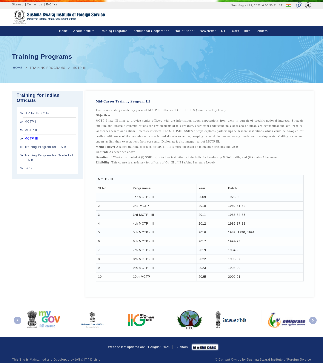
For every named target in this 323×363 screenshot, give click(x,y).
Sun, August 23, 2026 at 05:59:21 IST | (257, 5)
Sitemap (17, 4)
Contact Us (34, 4)
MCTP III (31, 138)
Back (28, 168)
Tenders (262, 31)
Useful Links (241, 31)
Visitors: (182, 347)
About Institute (84, 31)
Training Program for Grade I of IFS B (48, 158)
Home (63, 31)
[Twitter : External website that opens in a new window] (308, 5)
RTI (224, 31)
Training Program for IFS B (45, 147)
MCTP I (30, 121)
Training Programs (113, 31)
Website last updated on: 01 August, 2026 (139, 347)
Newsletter (208, 31)
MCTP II (30, 130)
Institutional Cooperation (151, 31)
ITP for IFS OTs (36, 113)
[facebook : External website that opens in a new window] (299, 5)
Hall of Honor (185, 31)
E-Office (52, 4)
